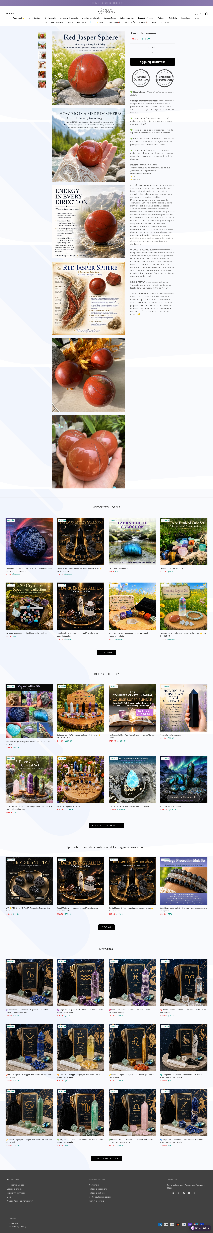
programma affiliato (16, 1193)
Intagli (197, 18)
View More (106, 652)
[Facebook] (168, 1193)
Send (206, 1219)
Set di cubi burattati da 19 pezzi (172, 568)
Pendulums (185, 18)
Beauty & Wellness (145, 18)
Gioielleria (173, 18)
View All (106, 927)
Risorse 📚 (143, 22)
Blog (9, 1197)
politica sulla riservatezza (100, 1197)
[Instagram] (178, 1193)
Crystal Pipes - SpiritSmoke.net (20, 1201)
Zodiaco (161, 18)
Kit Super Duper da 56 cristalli (69, 806)
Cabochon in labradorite (118, 568)
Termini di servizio (96, 1201)
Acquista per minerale (91, 18)
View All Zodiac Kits (106, 1159)
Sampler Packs (110, 18)
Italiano (9, 13)
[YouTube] (189, 1193)
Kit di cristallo (50, 18)
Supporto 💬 (130, 22)
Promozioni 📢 (114, 22)
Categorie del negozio (69, 18)
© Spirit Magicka (14, 1224)
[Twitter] (173, 1193)
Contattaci (94, 1185)
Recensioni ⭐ (18, 18)
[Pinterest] (184, 1193)
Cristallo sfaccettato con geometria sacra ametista (129, 806)
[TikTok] (194, 1193)
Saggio (70, 22)
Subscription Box (127, 18)
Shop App (165, 22)
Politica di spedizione (98, 1189)
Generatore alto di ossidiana (171, 735)
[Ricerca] (201, 13)
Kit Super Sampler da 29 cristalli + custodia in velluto (26, 633)
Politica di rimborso (97, 1193)
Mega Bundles (34, 18)
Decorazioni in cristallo (54, 22)
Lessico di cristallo (15, 1189)
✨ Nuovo (100, 22)
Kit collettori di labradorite (170, 806)
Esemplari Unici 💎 (84, 22)
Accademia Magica (15, 1185)
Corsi (154, 22)
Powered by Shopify (17, 1226)
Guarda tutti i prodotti (106, 825)
